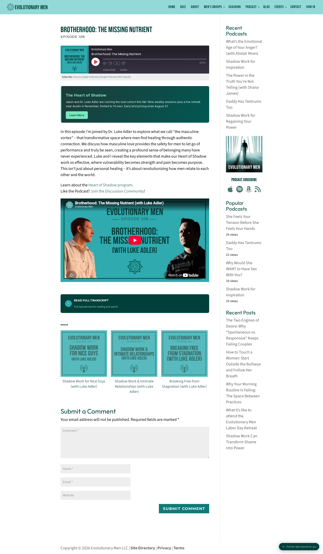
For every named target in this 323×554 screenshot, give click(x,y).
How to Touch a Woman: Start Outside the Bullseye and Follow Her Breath (243, 364)
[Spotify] (239, 190)
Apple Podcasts (90, 77)
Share (123, 69)
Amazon (77, 77)
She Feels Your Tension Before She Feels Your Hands (242, 223)
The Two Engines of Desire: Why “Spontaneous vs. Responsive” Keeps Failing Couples (242, 332)
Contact (295, 7)
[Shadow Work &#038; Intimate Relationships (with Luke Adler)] (134, 353)
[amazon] (248, 190)
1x (117, 63)
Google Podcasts (108, 77)
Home (171, 7)
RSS (120, 77)
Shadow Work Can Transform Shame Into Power (241, 442)
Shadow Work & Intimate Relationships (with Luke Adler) (134, 386)
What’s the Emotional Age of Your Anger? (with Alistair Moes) (244, 47)
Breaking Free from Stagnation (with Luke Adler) (184, 384)
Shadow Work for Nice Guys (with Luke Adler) (83, 384)
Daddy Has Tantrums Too (243, 104)
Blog (266, 7)
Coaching (235, 7)
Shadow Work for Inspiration (240, 64)
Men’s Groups (213, 7)
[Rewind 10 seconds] (110, 63)
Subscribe (109, 69)
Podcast (251, 7)
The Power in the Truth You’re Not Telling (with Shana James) (242, 84)
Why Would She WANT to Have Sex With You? (241, 269)
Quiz (183, 7)
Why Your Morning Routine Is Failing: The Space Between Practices (243, 393)
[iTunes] (230, 190)
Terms (178, 548)
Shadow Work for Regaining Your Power (240, 121)
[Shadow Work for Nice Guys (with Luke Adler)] (84, 353)
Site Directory (142, 548)
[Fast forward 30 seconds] (124, 63)
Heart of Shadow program (110, 185)
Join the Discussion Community (117, 191)
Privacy (164, 548)
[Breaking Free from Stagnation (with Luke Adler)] (184, 353)
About (195, 7)
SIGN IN (310, 7)
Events (279, 7)
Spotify (127, 77)
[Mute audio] (104, 63)
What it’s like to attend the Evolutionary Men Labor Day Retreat (241, 419)
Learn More (77, 115)
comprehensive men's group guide (244, 462)
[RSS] (257, 190)
